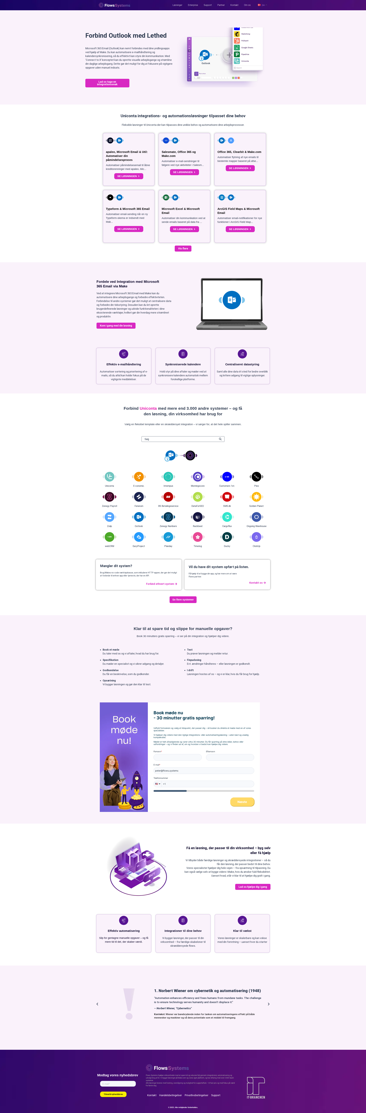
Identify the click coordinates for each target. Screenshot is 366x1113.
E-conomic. (138, 486)
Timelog (198, 546)
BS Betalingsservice (168, 506)
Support (208, 5)
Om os (247, 5)
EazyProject (139, 546)
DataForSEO (197, 506)
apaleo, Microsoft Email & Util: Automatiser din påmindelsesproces (127, 155)
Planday (168, 546)
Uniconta (109, 486)
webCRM (109, 546)
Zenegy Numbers (168, 526)
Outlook (139, 526)
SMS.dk (227, 506)
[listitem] (183, 424)
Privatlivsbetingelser (196, 1095)
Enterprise (193, 5)
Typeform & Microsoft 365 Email (128, 208)
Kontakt (234, 5)
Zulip (109, 526)
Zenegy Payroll (109, 506)
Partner (221, 5)
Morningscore (198, 486)
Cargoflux (227, 526)
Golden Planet (256, 506)
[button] (183, 249)
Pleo (256, 486)
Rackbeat (198, 526)
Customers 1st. (227, 486)
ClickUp (256, 546)
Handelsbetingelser (170, 1095)
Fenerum (139, 506)
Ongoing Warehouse (256, 526)
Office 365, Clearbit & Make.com (239, 151)
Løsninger (177, 5)
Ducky (227, 546)
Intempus (168, 486)
